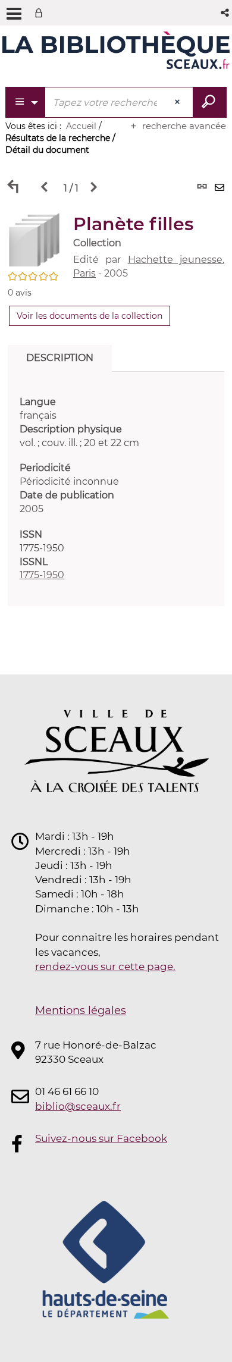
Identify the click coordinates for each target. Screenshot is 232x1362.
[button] (226, 13)
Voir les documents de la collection (89, 315)
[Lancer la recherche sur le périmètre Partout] (210, 102)
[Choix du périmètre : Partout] (26, 102)
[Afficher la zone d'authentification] (41, 13)
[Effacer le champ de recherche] (178, 102)
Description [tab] (59, 357)
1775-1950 (42, 574)
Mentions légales (80, 1010)
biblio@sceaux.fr (78, 1106)
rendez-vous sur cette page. (105, 966)
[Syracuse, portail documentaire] (116, 52)
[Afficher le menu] (14, 14)
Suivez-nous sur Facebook (101, 1138)
